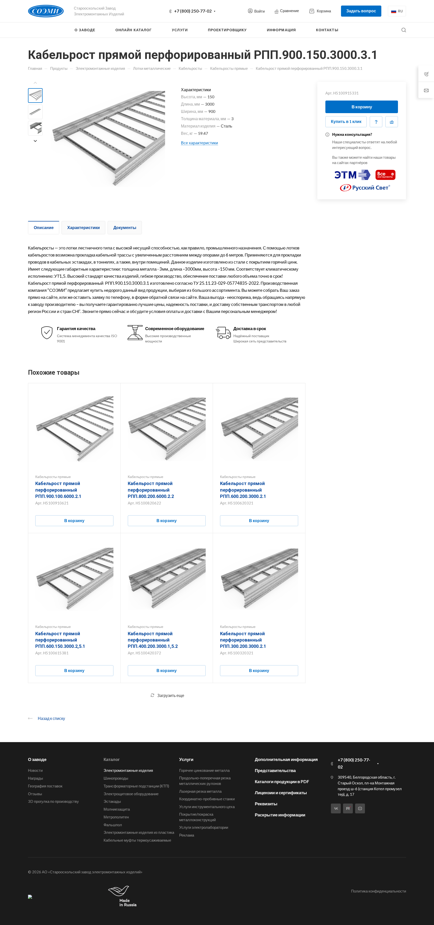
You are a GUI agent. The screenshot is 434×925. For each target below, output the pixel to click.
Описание (44, 227)
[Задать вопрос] (376, 121)
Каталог (112, 759)
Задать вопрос (361, 10)
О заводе (37, 759)
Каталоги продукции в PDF (282, 781)
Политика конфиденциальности (378, 891)
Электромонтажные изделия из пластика (139, 832)
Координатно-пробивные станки (207, 798)
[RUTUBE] (348, 808)
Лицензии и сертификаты (281, 792)
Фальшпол (113, 824)
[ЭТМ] (352, 173)
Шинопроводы (116, 778)
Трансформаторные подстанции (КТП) (136, 786)
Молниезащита (117, 809)
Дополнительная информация (286, 759)
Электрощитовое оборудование (131, 793)
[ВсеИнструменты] (385, 173)
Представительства (275, 770)
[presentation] (35, 83)
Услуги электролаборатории (203, 827)
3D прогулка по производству (53, 801)
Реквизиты (266, 803)
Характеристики (83, 227)
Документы (124, 227)
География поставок (45, 786)
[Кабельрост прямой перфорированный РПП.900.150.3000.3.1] (108, 139)
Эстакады (112, 801)
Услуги (186, 759)
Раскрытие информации (280, 814)
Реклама (186, 835)
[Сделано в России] (123, 896)
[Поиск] (403, 30)
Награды (35, 778)
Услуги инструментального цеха (207, 806)
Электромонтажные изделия (128, 770)
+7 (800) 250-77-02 (193, 11)
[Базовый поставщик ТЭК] (30, 896)
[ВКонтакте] (336, 808)
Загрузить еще (170, 695)
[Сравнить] (391, 121)
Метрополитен (116, 817)
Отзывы (35, 793)
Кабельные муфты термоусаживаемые (137, 840)
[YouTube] (360, 808)
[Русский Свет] (365, 185)
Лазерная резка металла (200, 791)
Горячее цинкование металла (204, 770)
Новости (35, 770)
